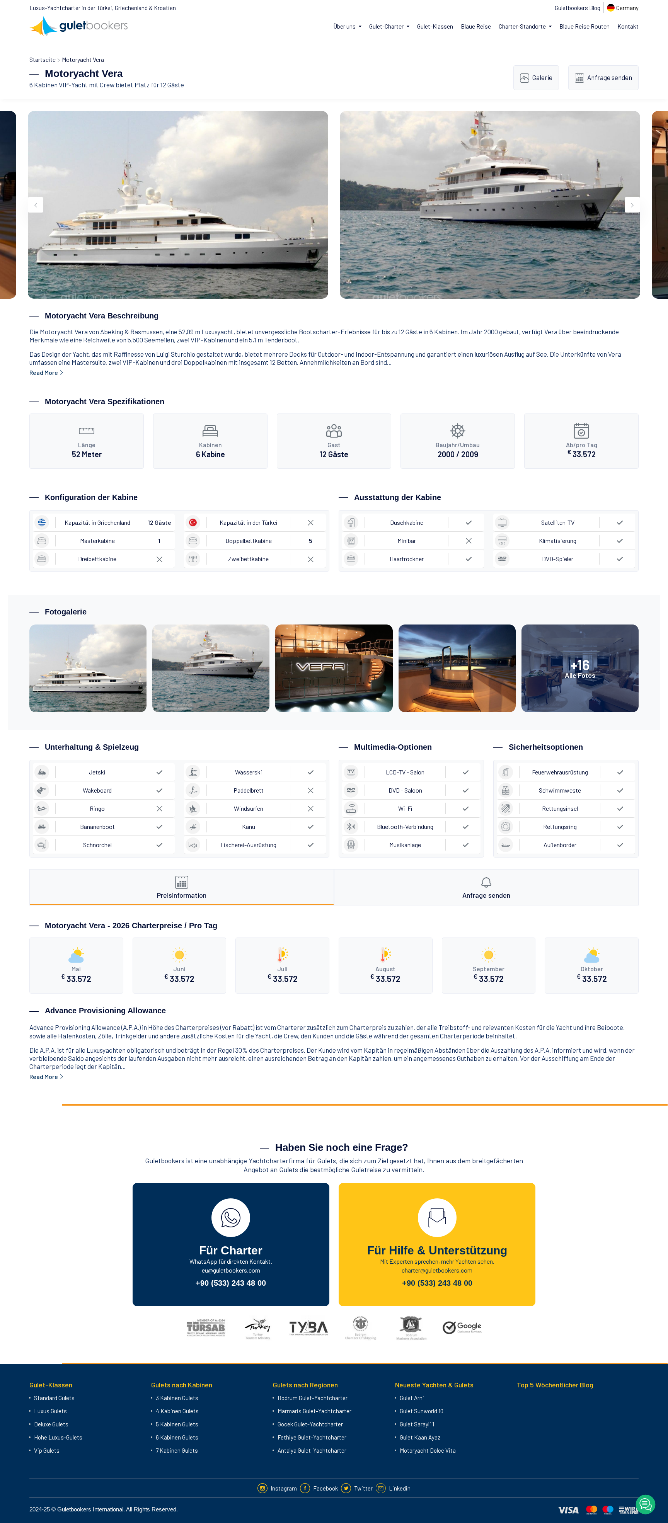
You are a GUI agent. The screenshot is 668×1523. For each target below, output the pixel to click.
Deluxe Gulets (51, 1424)
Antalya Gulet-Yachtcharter (312, 1450)
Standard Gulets (54, 1397)
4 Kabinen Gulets (177, 1410)
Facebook (325, 1488)
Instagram (284, 1488)
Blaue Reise (476, 26)
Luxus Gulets (50, 1410)
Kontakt (628, 26)
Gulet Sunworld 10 (421, 1410)
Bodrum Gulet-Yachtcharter (313, 1397)
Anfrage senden (609, 77)
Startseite (42, 59)
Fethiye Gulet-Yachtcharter (312, 1437)
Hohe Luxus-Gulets (58, 1437)
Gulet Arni (412, 1397)
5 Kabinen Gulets (177, 1424)
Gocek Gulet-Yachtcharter (310, 1424)
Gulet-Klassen (435, 26)
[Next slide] (632, 205)
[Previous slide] (35, 205)
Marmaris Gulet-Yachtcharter (314, 1410)
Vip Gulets (47, 1450)
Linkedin (400, 1488)
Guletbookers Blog (577, 7)
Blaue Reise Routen (584, 26)
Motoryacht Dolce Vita (428, 1450)
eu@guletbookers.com (231, 1270)
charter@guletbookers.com (437, 1270)
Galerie (542, 77)
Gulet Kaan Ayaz (420, 1437)
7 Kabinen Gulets (177, 1450)
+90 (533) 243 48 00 (231, 1283)
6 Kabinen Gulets (177, 1437)
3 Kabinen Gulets (177, 1397)
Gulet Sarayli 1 (417, 1424)
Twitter (363, 1488)
